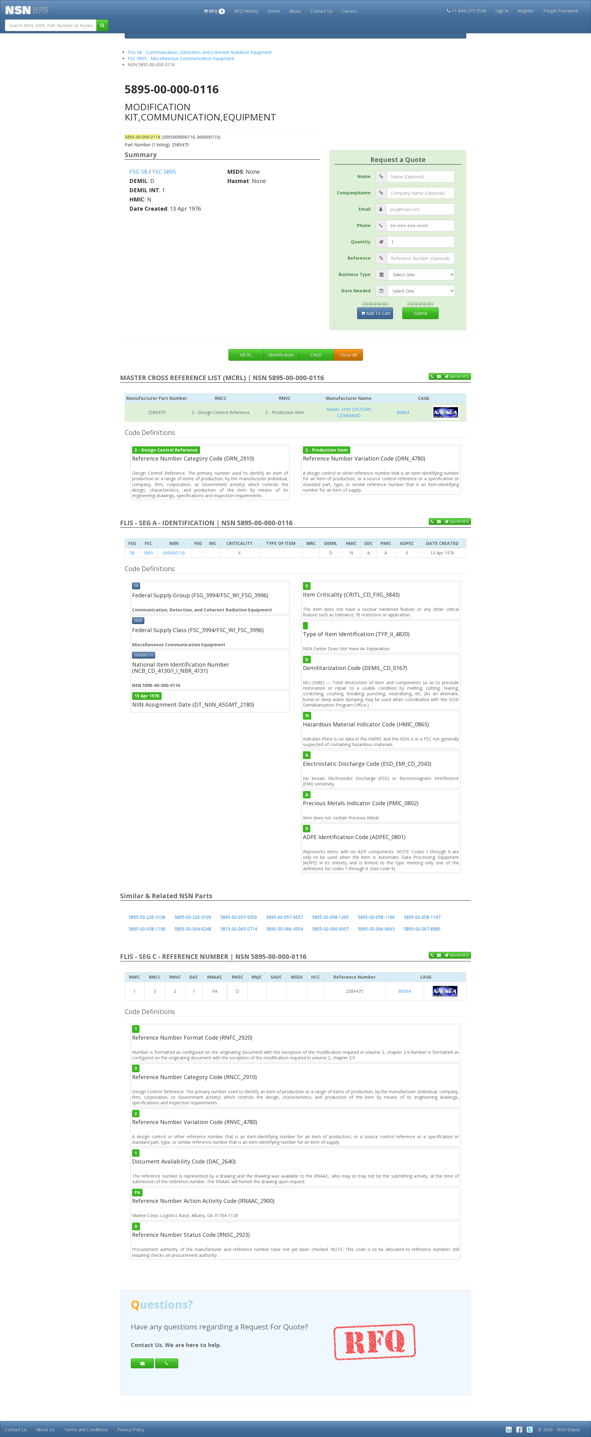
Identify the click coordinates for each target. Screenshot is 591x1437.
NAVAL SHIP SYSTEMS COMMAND (348, 412)
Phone (364, 225)
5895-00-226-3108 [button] (147, 917)
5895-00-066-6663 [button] (376, 929)
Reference (359, 258)
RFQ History (246, 11)
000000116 (174, 553)
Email (365, 209)
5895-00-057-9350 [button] (238, 917)
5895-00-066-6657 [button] (330, 929)
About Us (45, 1429)
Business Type (355, 274)
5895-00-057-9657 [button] (284, 917)
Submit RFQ (458, 376)
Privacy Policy (130, 1429)
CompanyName (354, 193)
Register (526, 11)
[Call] (166, 1363)
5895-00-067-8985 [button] (422, 929)
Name (364, 176)
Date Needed (356, 291)
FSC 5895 (164, 171)
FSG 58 (138, 171)
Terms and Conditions (86, 1429)
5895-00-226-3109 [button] (193, 917)
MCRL (246, 355)
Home (273, 11)
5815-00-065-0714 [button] (238, 929)
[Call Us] (432, 376)
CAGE (316, 355)
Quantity (361, 242)
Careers (349, 11)
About (295, 11)
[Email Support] (439, 376)
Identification (281, 355)
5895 (148, 553)
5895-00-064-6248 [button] (193, 929)
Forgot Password (560, 11)
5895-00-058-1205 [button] (330, 917)
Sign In (502, 11)
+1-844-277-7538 (469, 11)
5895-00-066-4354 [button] (284, 929)
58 (132, 553)
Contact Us (321, 11)
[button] (214, 10)
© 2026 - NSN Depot (559, 1429)
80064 (403, 412)
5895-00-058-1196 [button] (376, 917)
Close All (348, 355)
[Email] (142, 1363)
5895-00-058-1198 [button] (147, 929)
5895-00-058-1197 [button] (422, 917)
